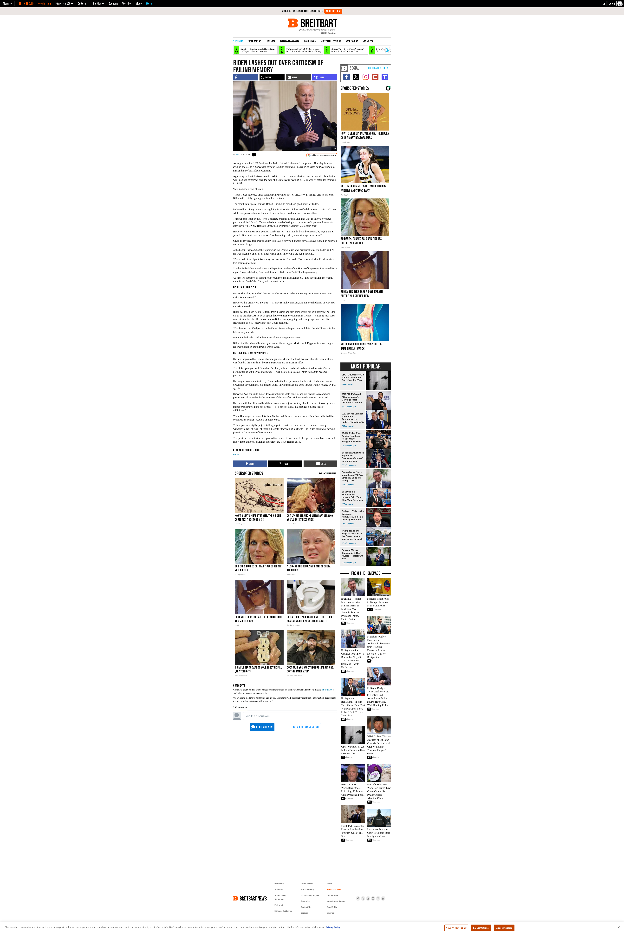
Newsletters (44, 3)
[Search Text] (604, 3)
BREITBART (318, 23)
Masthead (279, 884)
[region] (312, 927)
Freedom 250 (254, 41)
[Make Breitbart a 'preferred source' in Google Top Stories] (321, 155)
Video (139, 3)
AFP (334, 148)
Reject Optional (481, 927)
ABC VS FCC (368, 41)
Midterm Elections (331, 41)
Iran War (270, 41)
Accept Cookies (504, 927)
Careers (304, 913)
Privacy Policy (307, 889)
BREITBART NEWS (253, 898)
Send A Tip (332, 907)
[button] (7, 3)
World (125, 3)
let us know (327, 689)
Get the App (332, 895)
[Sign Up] (333, 11)
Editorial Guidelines (283, 911)
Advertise (305, 901)
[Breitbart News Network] (344, 68)
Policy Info (279, 905)
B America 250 (63, 3)
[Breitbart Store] (149, 3)
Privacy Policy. (333, 927)
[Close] (618, 927)
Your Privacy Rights (456, 927)
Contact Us (306, 907)
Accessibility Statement (280, 897)
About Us (278, 889)
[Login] (612, 3)
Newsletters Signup (336, 901)
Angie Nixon (310, 41)
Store (329, 884)
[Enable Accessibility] (620, 3)
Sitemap (330, 913)
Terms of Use (307, 884)
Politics (236, 454)
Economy (113, 3)
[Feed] (383, 898)
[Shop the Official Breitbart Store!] (378, 68)
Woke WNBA (352, 41)
